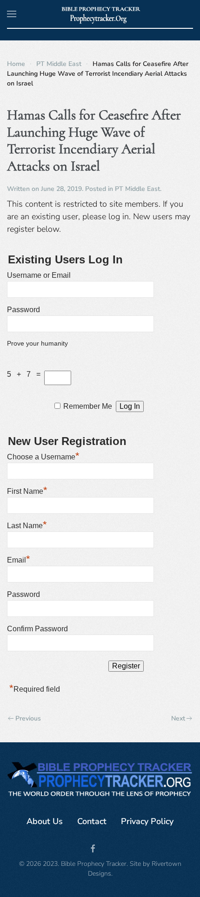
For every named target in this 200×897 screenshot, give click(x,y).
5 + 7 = (25, 374)
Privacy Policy (147, 821)
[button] (11, 14)
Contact (92, 821)
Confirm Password (37, 629)
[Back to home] (100, 14)
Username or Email (39, 275)
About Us (45, 821)
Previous (28, 718)
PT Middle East (137, 188)
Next (178, 718)
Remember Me (87, 406)
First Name (27, 490)
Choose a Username (43, 456)
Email (18, 559)
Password (23, 310)
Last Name (27, 524)
